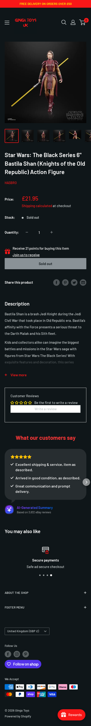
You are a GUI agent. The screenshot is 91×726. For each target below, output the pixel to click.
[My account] (73, 22)
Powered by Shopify (18, 716)
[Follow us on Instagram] (17, 654)
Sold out (45, 263)
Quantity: (12, 232)
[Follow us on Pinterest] (25, 654)
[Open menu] (7, 22)
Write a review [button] (46, 409)
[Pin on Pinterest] (65, 282)
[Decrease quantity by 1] (27, 232)
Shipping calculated (37, 206)
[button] (4, 482)
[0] (82, 22)
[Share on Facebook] (56, 282)
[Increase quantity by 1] (51, 232)
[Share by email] (83, 282)
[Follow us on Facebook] (8, 654)
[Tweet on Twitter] (74, 282)
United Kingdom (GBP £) (23, 631)
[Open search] (63, 22)
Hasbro (11, 183)
